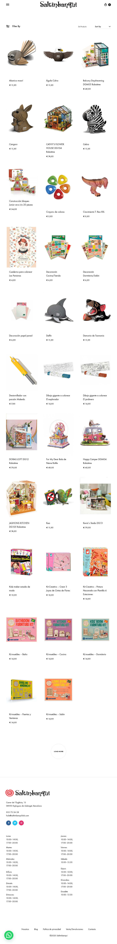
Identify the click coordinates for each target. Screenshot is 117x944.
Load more (58, 751)
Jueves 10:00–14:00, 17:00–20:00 (67, 839)
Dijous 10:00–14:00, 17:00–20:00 (67, 872)
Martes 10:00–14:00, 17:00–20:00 (12, 850)
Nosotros (25, 929)
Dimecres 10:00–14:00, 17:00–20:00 (12, 898)
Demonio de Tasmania (93, 335)
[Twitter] (14, 823)
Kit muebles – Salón (55, 714)
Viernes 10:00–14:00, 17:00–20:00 (67, 850)
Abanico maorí (16, 80)
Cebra (86, 144)
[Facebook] (8, 823)
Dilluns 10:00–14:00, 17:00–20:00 (12, 875)
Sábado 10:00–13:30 (66, 861)
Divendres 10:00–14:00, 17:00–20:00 (67, 883)
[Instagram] (21, 823)
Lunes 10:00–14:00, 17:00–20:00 (12, 839)
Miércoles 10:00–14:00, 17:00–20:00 (12, 862)
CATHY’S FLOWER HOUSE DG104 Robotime (55, 148)
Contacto (92, 929)
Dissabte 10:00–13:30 (66, 893)
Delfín (49, 335)
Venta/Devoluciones (74, 929)
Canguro (13, 144)
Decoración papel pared (20, 335)
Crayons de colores (55, 211)
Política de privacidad (52, 929)
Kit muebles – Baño (18, 654)
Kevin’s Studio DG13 (93, 523)
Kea (48, 523)
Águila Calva (52, 80)
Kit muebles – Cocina (56, 654)
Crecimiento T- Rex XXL (94, 211)
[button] (8, 935)
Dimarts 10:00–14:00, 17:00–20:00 (12, 886)
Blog (36, 929)
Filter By (16, 26)
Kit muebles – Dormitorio (94, 654)
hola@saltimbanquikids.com (17, 815)
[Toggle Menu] (7, 4)
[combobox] (103, 26)
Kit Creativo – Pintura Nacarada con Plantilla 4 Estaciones (94, 590)
